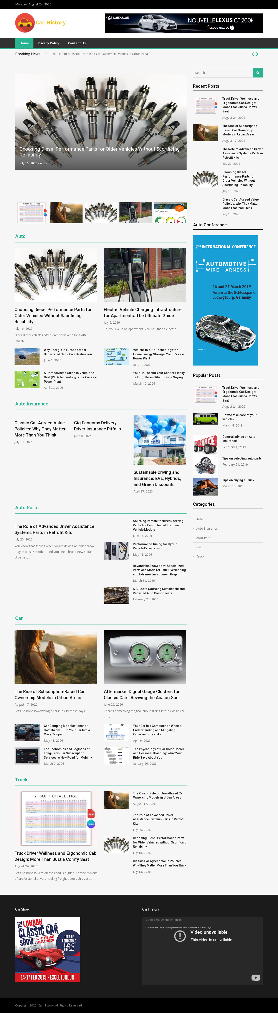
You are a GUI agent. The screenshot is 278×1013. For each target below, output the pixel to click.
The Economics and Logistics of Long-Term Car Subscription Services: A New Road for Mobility (68, 753)
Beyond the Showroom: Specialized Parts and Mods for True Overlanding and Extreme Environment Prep (159, 570)
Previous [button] (253, 54)
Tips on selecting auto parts (242, 458)
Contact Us (77, 43)
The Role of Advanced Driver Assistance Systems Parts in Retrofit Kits (100, 54)
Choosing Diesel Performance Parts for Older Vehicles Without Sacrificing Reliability (53, 315)
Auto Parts (27, 507)
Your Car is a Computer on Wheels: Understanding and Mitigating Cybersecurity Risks (157, 730)
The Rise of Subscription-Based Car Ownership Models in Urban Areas (240, 130)
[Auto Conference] (225, 364)
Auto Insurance (31, 404)
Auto (41, 163)
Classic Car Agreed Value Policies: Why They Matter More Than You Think (40, 429)
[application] (202, 951)
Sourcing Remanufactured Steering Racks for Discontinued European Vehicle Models (158, 525)
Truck (200, 556)
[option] (157, 54)
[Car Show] (47, 981)
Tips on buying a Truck (238, 480)
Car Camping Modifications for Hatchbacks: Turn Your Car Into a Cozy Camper (67, 730)
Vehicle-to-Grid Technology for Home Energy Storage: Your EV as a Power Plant (158, 354)
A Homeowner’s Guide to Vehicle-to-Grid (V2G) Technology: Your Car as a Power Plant (70, 377)
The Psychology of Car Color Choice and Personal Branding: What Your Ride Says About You (159, 753)
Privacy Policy (48, 43)
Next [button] (257, 54)
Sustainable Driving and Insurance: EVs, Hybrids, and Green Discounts (157, 478)
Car (19, 618)
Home (24, 43)
